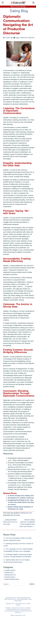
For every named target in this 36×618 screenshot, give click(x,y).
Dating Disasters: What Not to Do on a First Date (10, 522)
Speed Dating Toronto (11, 597)
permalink (16, 515)
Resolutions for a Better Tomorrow (21, 498)
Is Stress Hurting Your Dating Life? (21, 495)
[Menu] (2, 2)
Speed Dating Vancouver (10, 599)
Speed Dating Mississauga (23, 597)
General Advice (10, 577)
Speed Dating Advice (12, 579)
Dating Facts (9, 572)
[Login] (33, 2)
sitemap (12, 615)
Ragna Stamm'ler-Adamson (24, 38)
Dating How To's (26, 513)
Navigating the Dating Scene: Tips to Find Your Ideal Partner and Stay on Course (21, 502)
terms (24, 615)
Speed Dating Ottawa (22, 599)
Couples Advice (10, 570)
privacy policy (18, 615)
